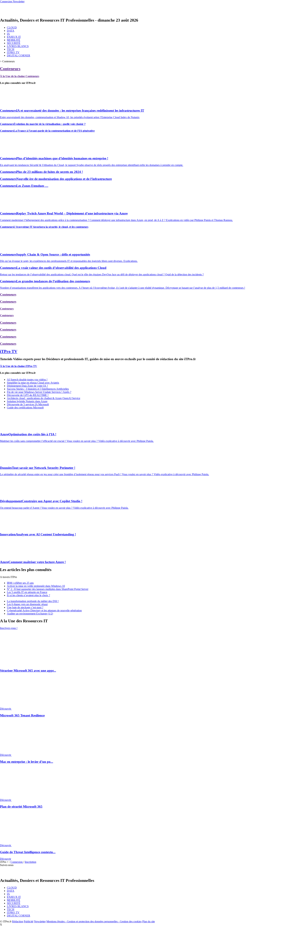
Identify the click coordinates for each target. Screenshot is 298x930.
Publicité (28, 921)
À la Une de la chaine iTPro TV (18, 366)
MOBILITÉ (13, 39)
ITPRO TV (13, 52)
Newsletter (40, 921)
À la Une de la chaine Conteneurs (19, 76)
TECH (10, 49)
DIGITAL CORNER (18, 55)
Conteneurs (10, 68)
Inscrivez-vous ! (8, 628)
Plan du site (148, 921)
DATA (10, 30)
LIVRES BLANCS (18, 46)
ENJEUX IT (14, 36)
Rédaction (17, 921)
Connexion (17, 861)
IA (8, 33)
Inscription (30, 861)
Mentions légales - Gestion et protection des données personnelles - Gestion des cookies (94, 921)
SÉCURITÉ (13, 43)
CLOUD (12, 27)
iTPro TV (8, 351)
